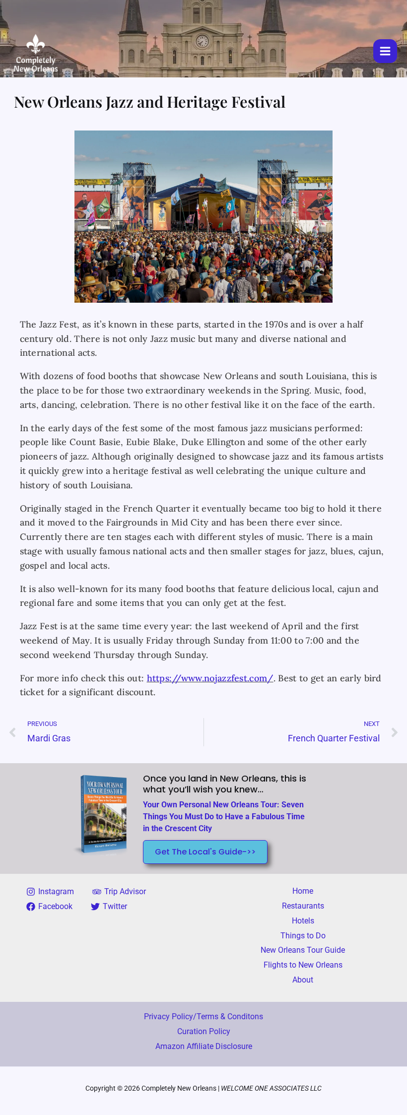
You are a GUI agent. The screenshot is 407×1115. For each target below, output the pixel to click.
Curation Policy (203, 1031)
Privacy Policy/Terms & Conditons (203, 1016)
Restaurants (303, 906)
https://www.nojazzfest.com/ (210, 678)
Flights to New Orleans (303, 965)
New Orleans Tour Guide (303, 950)
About (302, 979)
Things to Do (303, 935)
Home (302, 891)
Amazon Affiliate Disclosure (203, 1046)
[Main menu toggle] (385, 51)
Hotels (303, 920)
